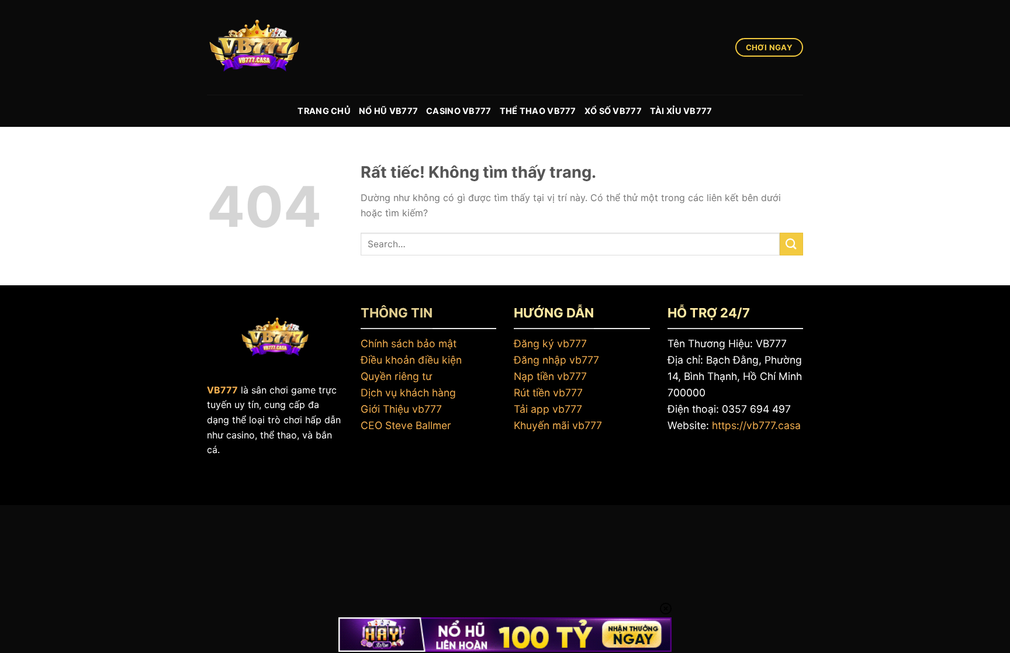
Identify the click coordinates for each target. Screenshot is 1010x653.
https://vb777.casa (756, 425)
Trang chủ (324, 111)
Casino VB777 (458, 111)
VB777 (222, 390)
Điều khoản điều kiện (411, 360)
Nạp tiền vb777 (550, 376)
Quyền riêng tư (396, 376)
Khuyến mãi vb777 (558, 425)
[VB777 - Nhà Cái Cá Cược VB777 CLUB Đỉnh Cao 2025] (265, 47)
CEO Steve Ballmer (406, 425)
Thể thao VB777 (538, 111)
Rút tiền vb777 (548, 392)
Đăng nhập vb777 (556, 360)
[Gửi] (791, 244)
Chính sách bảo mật (408, 343)
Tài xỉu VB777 (681, 111)
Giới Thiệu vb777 (401, 409)
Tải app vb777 (548, 409)
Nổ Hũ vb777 (388, 111)
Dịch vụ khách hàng (408, 392)
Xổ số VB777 (613, 111)
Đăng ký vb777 (550, 343)
